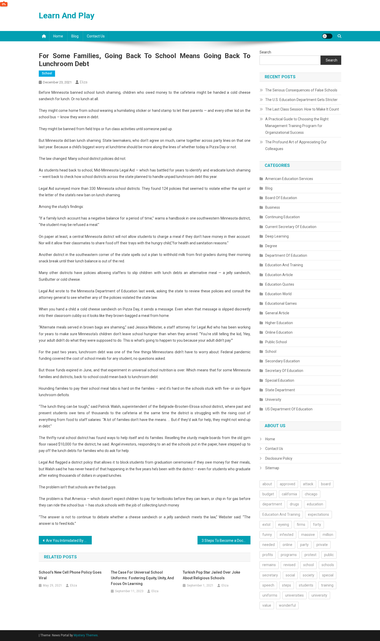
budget (268, 494)
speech (268, 585)
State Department (280, 390)
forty (317, 524)
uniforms (269, 595)
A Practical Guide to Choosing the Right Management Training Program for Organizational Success (297, 126)
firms (301, 524)
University (273, 399)
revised (289, 565)
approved (287, 484)
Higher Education (279, 323)
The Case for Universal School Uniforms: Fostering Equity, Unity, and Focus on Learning (142, 578)
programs (289, 555)
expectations (318, 514)
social (290, 575)
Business (272, 207)
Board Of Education (281, 198)
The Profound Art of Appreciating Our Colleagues (296, 145)
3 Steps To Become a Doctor (225, 540)
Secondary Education (282, 361)
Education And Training (284, 265)
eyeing (283, 524)
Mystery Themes (86, 635)
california (289, 494)
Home (58, 36)
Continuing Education (282, 217)
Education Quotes (279, 284)
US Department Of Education (289, 409)
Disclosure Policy (278, 458)
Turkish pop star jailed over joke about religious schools (211, 575)
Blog (75, 36)
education (315, 504)
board (326, 484)
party (304, 545)
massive (308, 535)
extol (266, 524)
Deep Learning (277, 236)
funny (267, 535)
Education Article (279, 275)
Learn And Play (66, 15)
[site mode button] (327, 36)
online (287, 545)
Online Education (279, 332)
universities (294, 595)
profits (267, 555)
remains (269, 565)
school (308, 565)
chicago (311, 494)
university (319, 595)
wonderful (287, 605)
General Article (277, 313)
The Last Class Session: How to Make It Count (302, 109)
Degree (271, 246)
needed (268, 545)
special (327, 575)
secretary (270, 575)
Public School (276, 342)
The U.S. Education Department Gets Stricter (301, 100)
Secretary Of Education (284, 371)
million (328, 535)
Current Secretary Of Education (290, 227)
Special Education (279, 380)
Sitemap (272, 468)
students (306, 585)
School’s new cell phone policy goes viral (70, 575)
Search (265, 52)
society (308, 575)
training (327, 585)
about (267, 484)
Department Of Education (286, 255)
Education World (278, 294)
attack (308, 484)
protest (310, 555)
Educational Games (281, 303)
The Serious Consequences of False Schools (301, 90)
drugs (294, 504)
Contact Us (96, 36)
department (272, 504)
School (47, 73)
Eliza (83, 82)
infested (286, 535)
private (322, 545)
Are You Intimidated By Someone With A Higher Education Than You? (69, 540)
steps (286, 585)
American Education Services (289, 179)
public (329, 555)
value (266, 605)
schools (328, 565)
